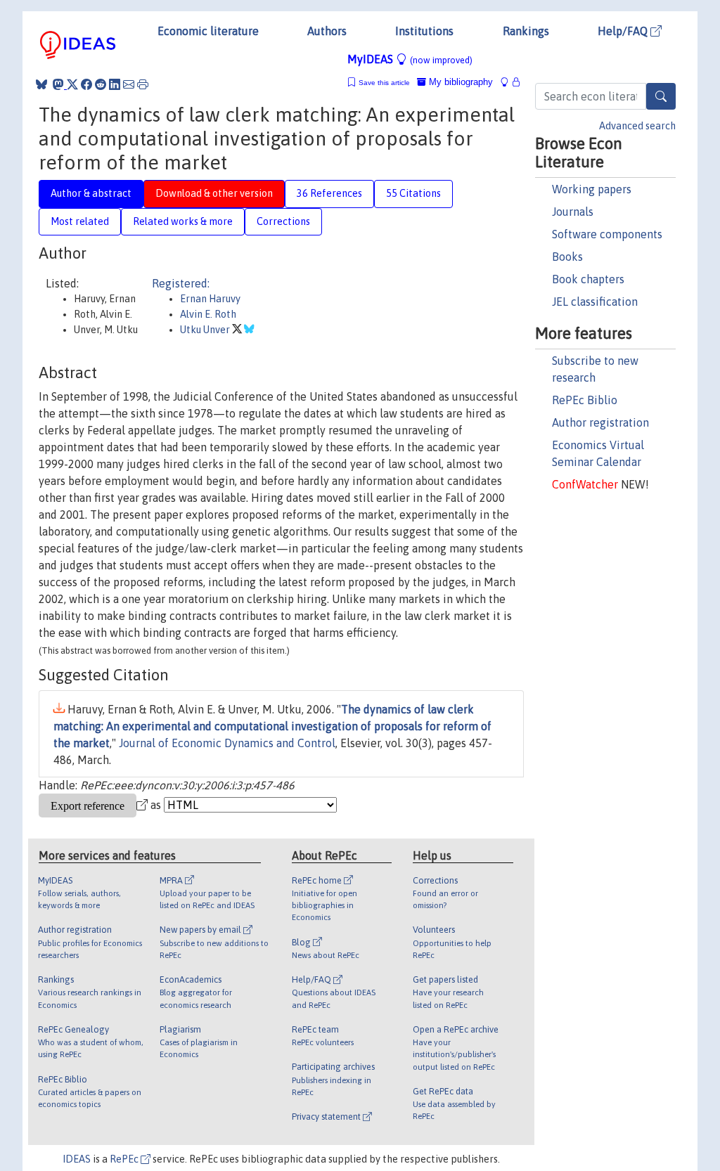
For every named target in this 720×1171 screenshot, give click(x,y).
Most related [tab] (80, 221)
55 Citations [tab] (413, 193)
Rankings (526, 31)
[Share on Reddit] (100, 84)
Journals (572, 211)
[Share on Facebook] (86, 84)
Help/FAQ (624, 31)
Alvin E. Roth (208, 314)
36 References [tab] (329, 193)
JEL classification (595, 301)
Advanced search (637, 125)
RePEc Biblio (584, 400)
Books (567, 256)
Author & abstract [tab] (91, 193)
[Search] (661, 96)
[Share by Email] (128, 84)
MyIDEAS (409, 59)
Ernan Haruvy (210, 298)
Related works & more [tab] (183, 221)
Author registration (600, 422)
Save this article (384, 82)
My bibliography (459, 82)
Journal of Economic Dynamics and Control (227, 743)
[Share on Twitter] (72, 84)
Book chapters (588, 279)
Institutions (424, 31)
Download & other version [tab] (214, 193)
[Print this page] (142, 84)
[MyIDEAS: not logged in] (508, 82)
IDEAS (77, 1159)
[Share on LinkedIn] (114, 84)
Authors (327, 31)
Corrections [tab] (283, 221)
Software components (607, 234)
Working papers (591, 189)
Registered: (181, 283)
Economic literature (208, 31)
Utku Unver (206, 329)
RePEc (125, 1159)
